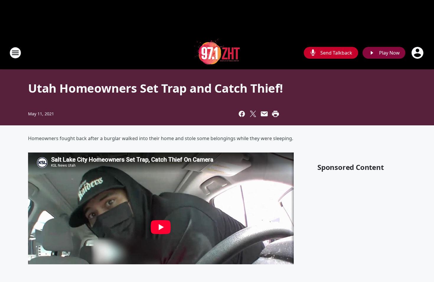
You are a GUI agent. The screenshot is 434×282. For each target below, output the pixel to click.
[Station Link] (217, 52)
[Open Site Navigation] (15, 53)
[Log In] (418, 53)
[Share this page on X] (253, 114)
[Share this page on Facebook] (242, 114)
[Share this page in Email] (264, 114)
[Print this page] (275, 114)
